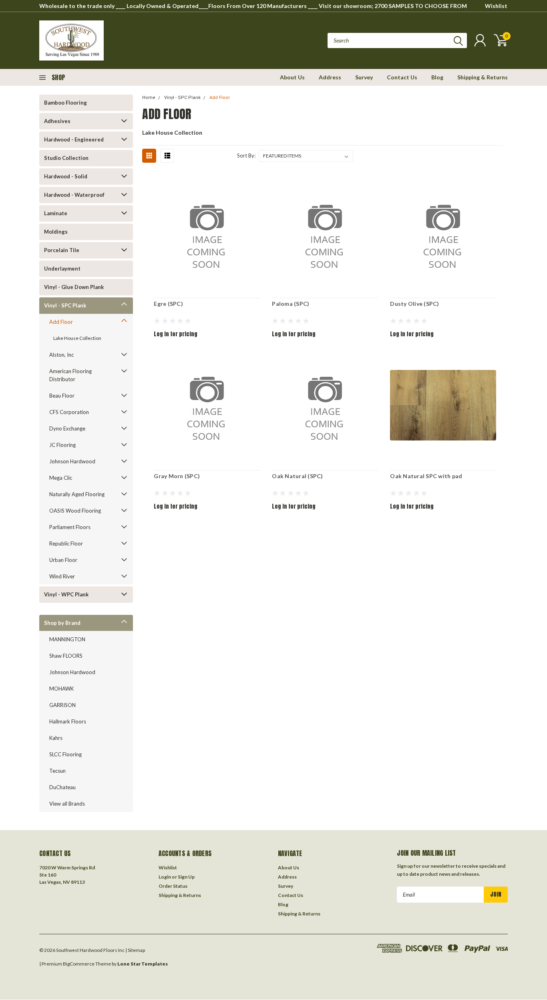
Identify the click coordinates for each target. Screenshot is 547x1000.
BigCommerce (79, 964)
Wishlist (496, 5)
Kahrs (55, 738)
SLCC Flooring (65, 754)
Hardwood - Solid (65, 176)
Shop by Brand (62, 623)
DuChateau (62, 787)
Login (165, 877)
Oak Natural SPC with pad (426, 476)
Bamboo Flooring (65, 102)
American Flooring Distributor (70, 375)
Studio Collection (66, 158)
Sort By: (246, 155)
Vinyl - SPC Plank (65, 305)
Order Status (173, 886)
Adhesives (57, 121)
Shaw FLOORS (65, 656)
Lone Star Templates (142, 964)
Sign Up (186, 877)
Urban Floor (63, 560)
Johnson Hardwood (72, 461)
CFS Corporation (69, 412)
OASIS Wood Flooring (75, 510)
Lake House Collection (77, 338)
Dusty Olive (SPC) (414, 303)
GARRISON (62, 705)
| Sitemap (135, 950)
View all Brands (67, 803)
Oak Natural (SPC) (297, 476)
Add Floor (61, 322)
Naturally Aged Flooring (77, 494)
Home (148, 97)
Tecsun (57, 771)
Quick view (207, 233)
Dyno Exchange (67, 428)
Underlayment (62, 268)
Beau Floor (61, 395)
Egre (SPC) (168, 303)
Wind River (62, 576)
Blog (437, 77)
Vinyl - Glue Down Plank (74, 287)
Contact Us (402, 77)
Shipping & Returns (482, 77)
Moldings (56, 231)
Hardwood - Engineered (74, 139)
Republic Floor (66, 543)
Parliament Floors (69, 527)
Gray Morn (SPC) (177, 476)
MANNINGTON (67, 639)
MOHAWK (61, 688)
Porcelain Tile (61, 250)
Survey (364, 77)
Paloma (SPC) (290, 303)
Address (330, 77)
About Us (292, 77)
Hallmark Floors (67, 721)
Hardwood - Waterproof (74, 195)
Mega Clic (60, 478)
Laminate (55, 213)
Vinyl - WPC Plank (66, 594)
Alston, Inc (61, 355)
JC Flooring (62, 445)
